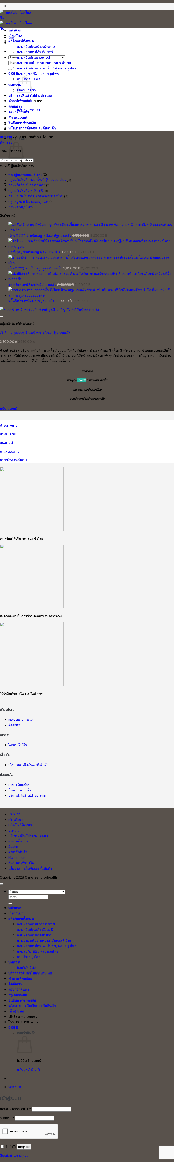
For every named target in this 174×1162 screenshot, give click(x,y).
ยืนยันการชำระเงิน (22, 123)
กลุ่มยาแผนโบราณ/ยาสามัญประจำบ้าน (44, 62)
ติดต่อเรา (15, 106)
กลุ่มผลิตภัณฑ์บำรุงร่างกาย (36, 46)
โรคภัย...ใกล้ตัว (17, 745)
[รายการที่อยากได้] (1, 316)
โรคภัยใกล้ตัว (26, 967)
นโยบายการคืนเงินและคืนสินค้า (32, 128)
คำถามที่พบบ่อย (20, 101)
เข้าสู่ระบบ (24, 1147)
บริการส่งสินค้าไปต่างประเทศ (30, 95)
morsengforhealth (21, 720)
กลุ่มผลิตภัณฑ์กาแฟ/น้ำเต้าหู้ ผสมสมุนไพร (46, 68)
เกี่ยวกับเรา (16, 36)
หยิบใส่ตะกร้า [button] (9, 408)
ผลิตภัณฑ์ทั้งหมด (21, 41)
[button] (6, 142)
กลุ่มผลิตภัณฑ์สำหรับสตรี (35, 51)
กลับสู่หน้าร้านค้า (28, 1069)
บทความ (14, 84)
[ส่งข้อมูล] (10, 69)
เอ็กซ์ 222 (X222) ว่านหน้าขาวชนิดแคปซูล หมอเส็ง (35, 333)
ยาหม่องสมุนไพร (20, 207)
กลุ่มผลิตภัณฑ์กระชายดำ (34, 57)
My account (17, 117)
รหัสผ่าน (7, 1118)
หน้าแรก (14, 30)
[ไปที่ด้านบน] (1, 884)
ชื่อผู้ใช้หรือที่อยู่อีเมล (15, 1109)
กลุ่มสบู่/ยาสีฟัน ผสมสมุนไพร (38, 73)
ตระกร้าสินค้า (18, 112)
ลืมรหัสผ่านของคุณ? (14, 1156)
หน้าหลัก (6, 136)
